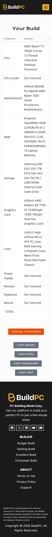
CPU (7, 58)
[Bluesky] (34, 428)
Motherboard (13, 98)
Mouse (8, 303)
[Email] (41, 428)
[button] (26, 332)
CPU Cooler (11, 78)
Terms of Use (26, 476)
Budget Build (26, 443)
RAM (7, 137)
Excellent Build (26, 454)
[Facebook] (12, 428)
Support (26, 487)
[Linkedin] (26, 428)
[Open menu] (45, 7)
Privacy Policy (26, 481)
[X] (19, 428)
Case (7, 249)
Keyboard (10, 294)
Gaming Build (26, 449)
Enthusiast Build (26, 460)
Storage (9, 178)
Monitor (9, 286)
